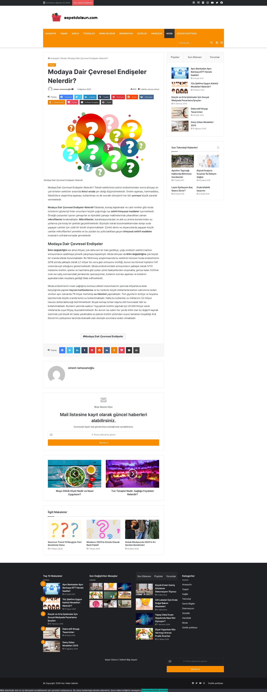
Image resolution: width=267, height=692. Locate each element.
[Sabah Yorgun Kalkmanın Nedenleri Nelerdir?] (110, 603)
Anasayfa (50, 33)
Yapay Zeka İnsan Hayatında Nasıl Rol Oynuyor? (165, 617)
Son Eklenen (195, 57)
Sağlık (75, 33)
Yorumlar (215, 57)
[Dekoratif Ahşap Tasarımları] (180, 112)
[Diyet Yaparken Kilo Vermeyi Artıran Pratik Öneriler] (96, 595)
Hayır (150, 690)
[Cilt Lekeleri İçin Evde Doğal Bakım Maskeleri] (110, 586)
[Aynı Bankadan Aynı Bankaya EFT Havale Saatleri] (180, 73)
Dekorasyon (126, 33)
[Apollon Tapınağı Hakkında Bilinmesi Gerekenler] (183, 161)
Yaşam (63, 33)
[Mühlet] (73, 17)
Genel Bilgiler (107, 33)
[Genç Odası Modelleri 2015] (180, 126)
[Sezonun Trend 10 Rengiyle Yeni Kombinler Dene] (65, 529)
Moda (169, 33)
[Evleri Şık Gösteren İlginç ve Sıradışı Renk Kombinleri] (124, 603)
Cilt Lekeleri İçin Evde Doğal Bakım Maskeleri (166, 603)
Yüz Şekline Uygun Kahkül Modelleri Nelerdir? (72, 602)
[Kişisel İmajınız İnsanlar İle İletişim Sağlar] (208, 161)
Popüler (175, 57)
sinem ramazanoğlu (62, 89)
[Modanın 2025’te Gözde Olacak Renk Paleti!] (104, 529)
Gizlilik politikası (187, 33)
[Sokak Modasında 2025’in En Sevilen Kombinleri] (142, 529)
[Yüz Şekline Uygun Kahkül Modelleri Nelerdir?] (180, 87)
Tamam (144, 690)
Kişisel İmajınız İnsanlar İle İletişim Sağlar (206, 173)
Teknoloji (89, 33)
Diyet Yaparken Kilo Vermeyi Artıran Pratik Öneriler (165, 632)
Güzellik (142, 33)
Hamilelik (156, 33)
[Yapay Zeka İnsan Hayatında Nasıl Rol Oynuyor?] (124, 586)
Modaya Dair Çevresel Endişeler (104, 336)
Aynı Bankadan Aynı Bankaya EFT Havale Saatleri (201, 71)
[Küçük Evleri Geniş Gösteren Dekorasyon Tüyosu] (96, 586)
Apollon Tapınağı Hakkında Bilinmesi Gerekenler (182, 173)
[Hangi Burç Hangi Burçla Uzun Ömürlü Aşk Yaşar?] (96, 603)
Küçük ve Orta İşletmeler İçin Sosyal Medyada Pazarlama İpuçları (63, 617)
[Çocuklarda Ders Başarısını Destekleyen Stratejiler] (110, 595)
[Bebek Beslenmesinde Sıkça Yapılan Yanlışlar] (124, 595)
